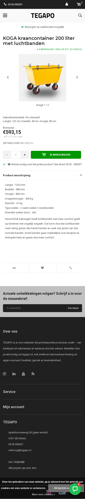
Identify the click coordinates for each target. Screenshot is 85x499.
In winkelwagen (60, 154)
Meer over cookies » (43, 494)
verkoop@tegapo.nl (19, 450)
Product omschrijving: (17, 175)
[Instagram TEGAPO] (4, 373)
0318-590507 (15, 4)
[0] (78, 4)
